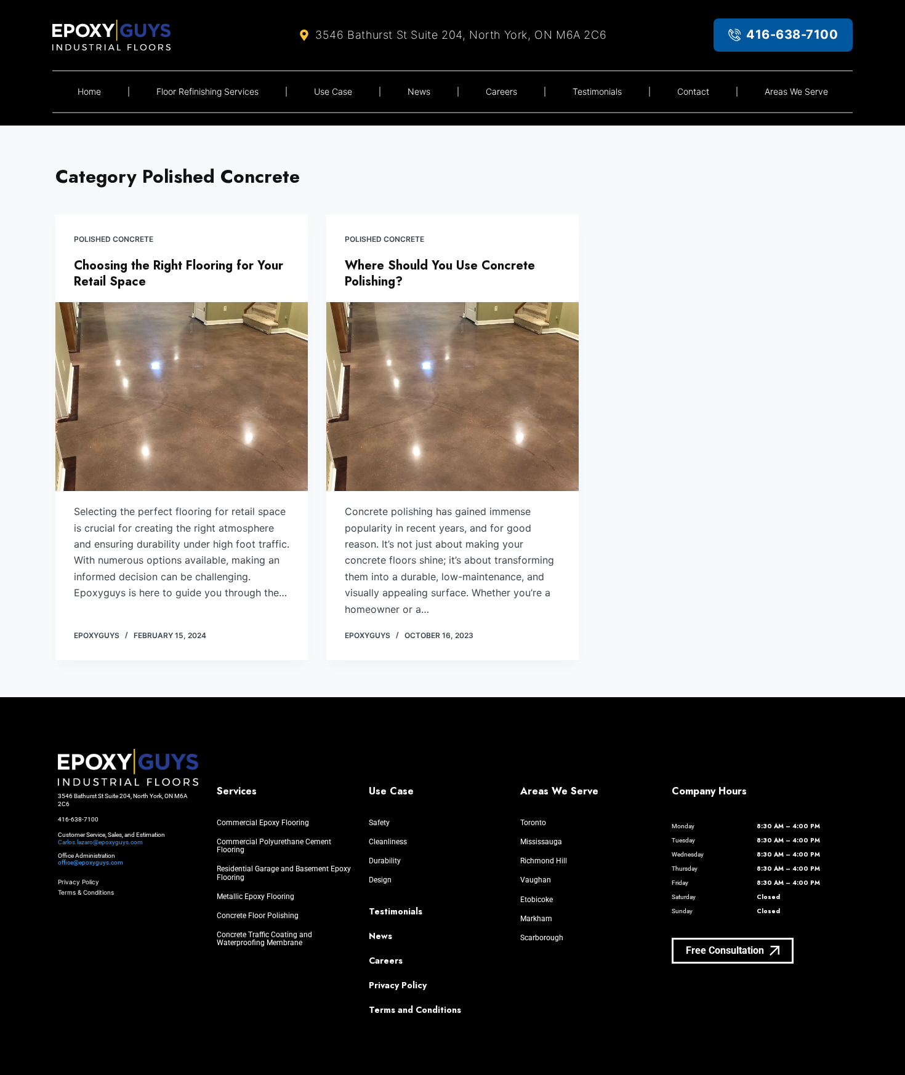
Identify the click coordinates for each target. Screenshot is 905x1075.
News (419, 91)
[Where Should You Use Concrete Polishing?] (452, 397)
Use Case (333, 91)
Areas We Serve (796, 91)
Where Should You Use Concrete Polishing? (440, 273)
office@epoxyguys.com (90, 862)
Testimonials (597, 91)
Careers (501, 91)
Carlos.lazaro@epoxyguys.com (100, 842)
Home (89, 91)
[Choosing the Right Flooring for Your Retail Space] (181, 397)
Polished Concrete (113, 239)
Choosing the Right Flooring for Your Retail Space (178, 273)
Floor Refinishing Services (207, 91)
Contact (693, 91)
